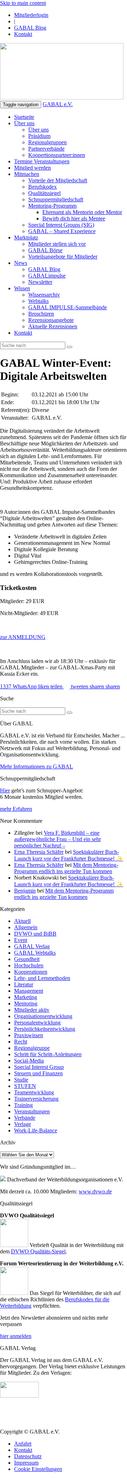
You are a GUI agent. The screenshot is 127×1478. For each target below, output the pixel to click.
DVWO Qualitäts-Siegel (38, 1251)
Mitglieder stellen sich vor (57, 244)
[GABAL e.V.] (61, 72)
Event (20, 940)
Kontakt (23, 34)
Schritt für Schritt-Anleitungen (47, 1054)
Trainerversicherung (36, 1099)
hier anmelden (15, 1336)
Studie (21, 1080)
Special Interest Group (39, 1067)
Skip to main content (23, 3)
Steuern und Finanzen (38, 1073)
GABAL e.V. (58, 104)
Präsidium (39, 136)
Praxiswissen (28, 1035)
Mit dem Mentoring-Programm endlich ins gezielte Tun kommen (66, 868)
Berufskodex (42, 187)
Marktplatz (26, 238)
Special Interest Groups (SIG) (61, 225)
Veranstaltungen (32, 1111)
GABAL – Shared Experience (62, 231)
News (20, 263)
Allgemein (25, 927)
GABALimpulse (47, 276)
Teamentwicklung (34, 1092)
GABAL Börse (45, 250)
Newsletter (40, 282)
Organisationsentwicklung (43, 1016)
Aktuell (22, 921)
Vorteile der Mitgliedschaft (57, 180)
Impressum (26, 1463)
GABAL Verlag (32, 946)
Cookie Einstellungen (38, 1469)
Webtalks (38, 301)
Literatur (23, 984)
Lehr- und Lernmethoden (42, 978)
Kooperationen (30, 972)
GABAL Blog (30, 28)
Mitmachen (26, 174)
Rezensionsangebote (51, 320)
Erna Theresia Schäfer (39, 852)
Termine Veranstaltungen (41, 161)
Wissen (22, 288)
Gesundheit (27, 959)
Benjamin (25, 891)
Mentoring (25, 1003)
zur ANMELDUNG (23, 637)
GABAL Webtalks (35, 953)
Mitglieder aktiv (31, 1010)
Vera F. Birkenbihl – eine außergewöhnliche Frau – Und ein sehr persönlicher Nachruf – (57, 839)
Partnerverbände (46, 149)
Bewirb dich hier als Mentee (73, 218)
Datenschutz (28, 1456)
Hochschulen (28, 965)
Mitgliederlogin (31, 15)
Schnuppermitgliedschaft (55, 199)
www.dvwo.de (95, 1191)
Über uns (24, 123)
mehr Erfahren (16, 809)
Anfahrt (22, 1444)
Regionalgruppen (47, 142)
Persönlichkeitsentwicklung (44, 1029)
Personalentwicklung (37, 1023)
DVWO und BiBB (35, 934)
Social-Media (29, 1061)
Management (28, 991)
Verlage (22, 1124)
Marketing (25, 997)
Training (23, 1105)
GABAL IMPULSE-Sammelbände (67, 307)
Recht (20, 1042)
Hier (5, 790)
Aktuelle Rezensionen (52, 326)
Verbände (24, 1118)
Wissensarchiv (44, 295)
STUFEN (25, 1086)
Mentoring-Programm (52, 206)
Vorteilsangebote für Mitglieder (62, 257)
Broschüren (41, 314)
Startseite (24, 117)
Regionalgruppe (32, 1048)
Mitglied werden (32, 168)
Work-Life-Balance (35, 1130)
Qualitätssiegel (44, 193)
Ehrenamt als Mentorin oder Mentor (82, 212)
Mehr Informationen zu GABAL (36, 767)
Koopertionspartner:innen (56, 155)
